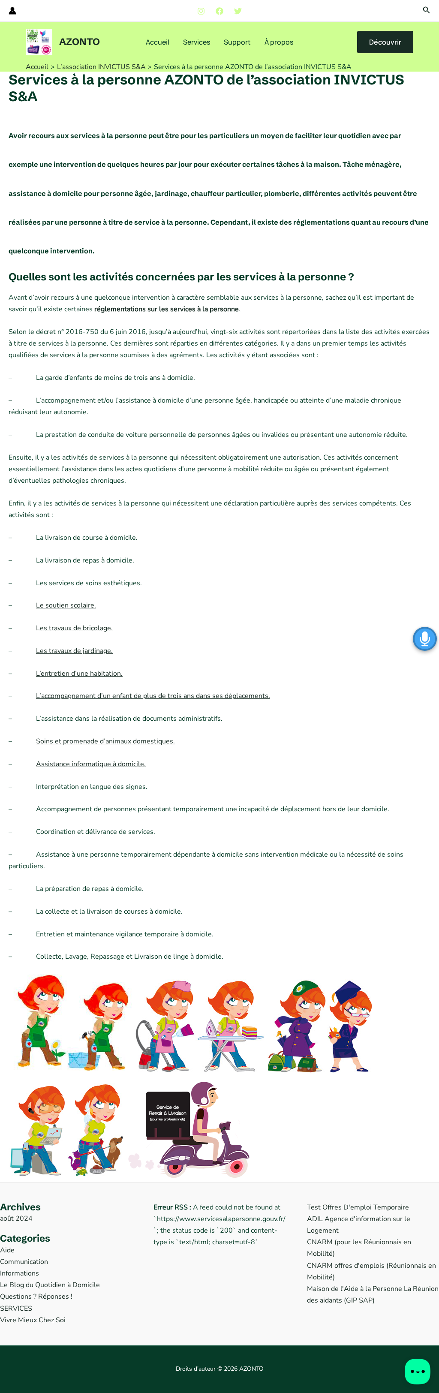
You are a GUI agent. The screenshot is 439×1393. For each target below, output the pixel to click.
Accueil (157, 42)
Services (196, 42)
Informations (19, 1273)
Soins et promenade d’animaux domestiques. (105, 741)
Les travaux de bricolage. (74, 628)
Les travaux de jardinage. (74, 651)
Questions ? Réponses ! (36, 1296)
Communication (24, 1262)
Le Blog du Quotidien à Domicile (50, 1285)
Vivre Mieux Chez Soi (33, 1320)
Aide (7, 1250)
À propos (279, 42)
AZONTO (79, 42)
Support (237, 42)
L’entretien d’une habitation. (79, 673)
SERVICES (16, 1308)
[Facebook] (219, 11)
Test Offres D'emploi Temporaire (358, 1207)
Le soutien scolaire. (66, 605)
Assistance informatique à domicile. (91, 764)
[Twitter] (238, 11)
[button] (426, 10)
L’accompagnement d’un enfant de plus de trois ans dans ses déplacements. (153, 696)
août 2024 (16, 1218)
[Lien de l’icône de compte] (12, 11)
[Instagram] (201, 11)
